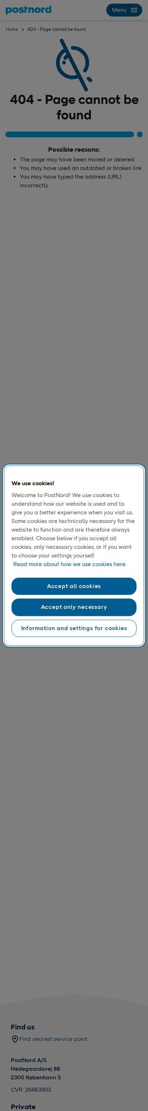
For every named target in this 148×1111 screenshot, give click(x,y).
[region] (74, 555)
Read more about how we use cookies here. (69, 564)
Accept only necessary (74, 607)
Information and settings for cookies (74, 628)
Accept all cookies (74, 586)
